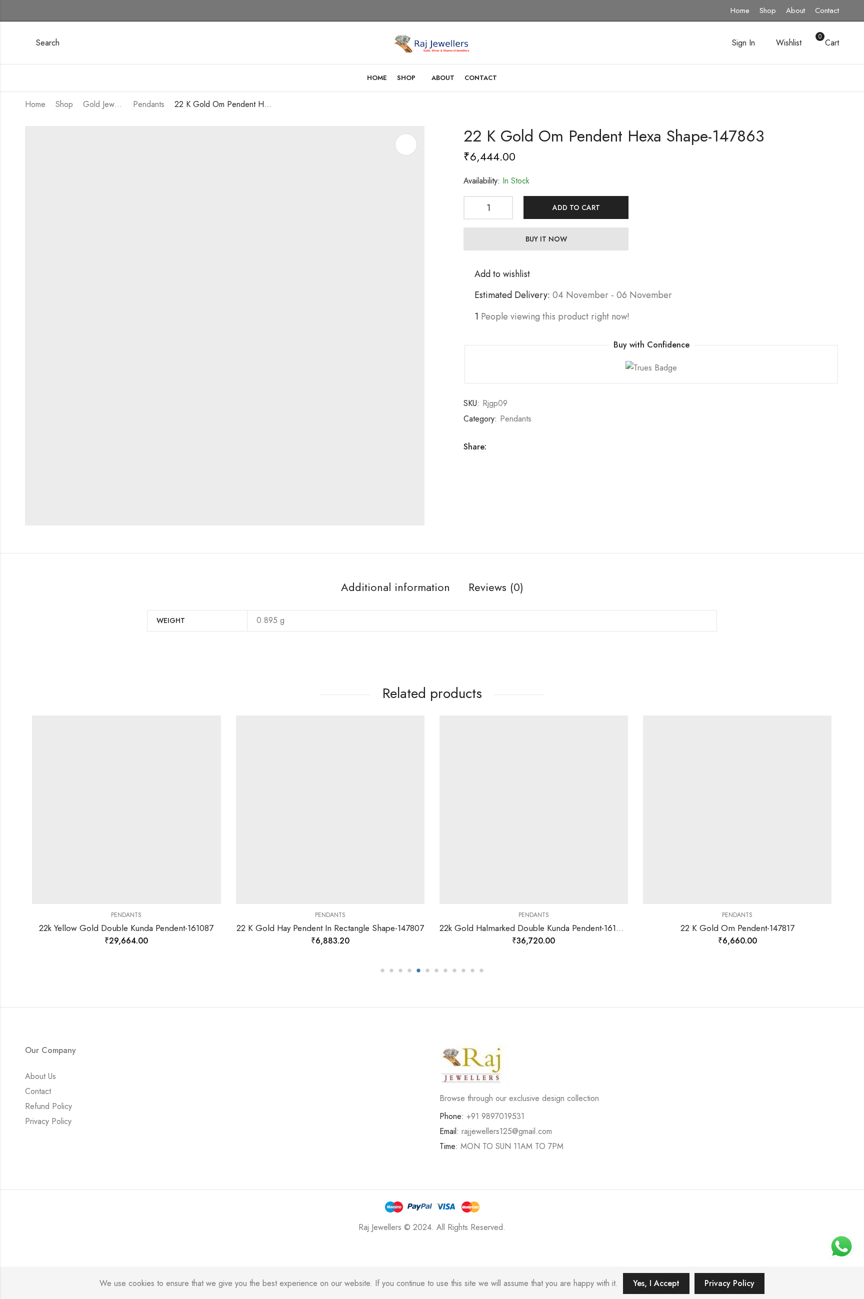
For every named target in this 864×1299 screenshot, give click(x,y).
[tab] (395, 588)
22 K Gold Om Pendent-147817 (737, 928)
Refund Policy (48, 1106)
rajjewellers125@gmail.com (507, 1131)
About (795, 10)
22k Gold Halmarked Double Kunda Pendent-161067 (535, 928)
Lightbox (406, 144)
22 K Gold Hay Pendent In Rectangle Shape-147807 (330, 928)
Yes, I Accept (656, 1283)
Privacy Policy (48, 1121)
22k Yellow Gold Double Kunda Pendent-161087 (126, 928)
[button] (382, 970)
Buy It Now (546, 239)
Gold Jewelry (103, 104)
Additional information (395, 587)
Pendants (148, 104)
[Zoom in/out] (144, 1257)
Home (740, 10)
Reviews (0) (496, 587)
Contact (827, 10)
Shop (768, 10)
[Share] (86, 1257)
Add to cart (576, 207)
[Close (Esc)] (56, 1257)
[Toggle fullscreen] (115, 1257)
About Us (40, 1076)
